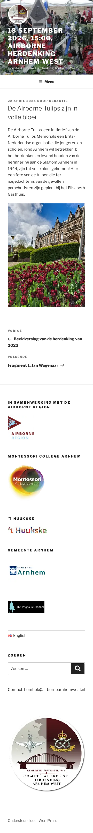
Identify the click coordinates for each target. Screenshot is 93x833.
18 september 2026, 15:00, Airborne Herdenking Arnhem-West (36, 46)
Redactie (58, 101)
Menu (49, 81)
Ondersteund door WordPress (32, 820)
